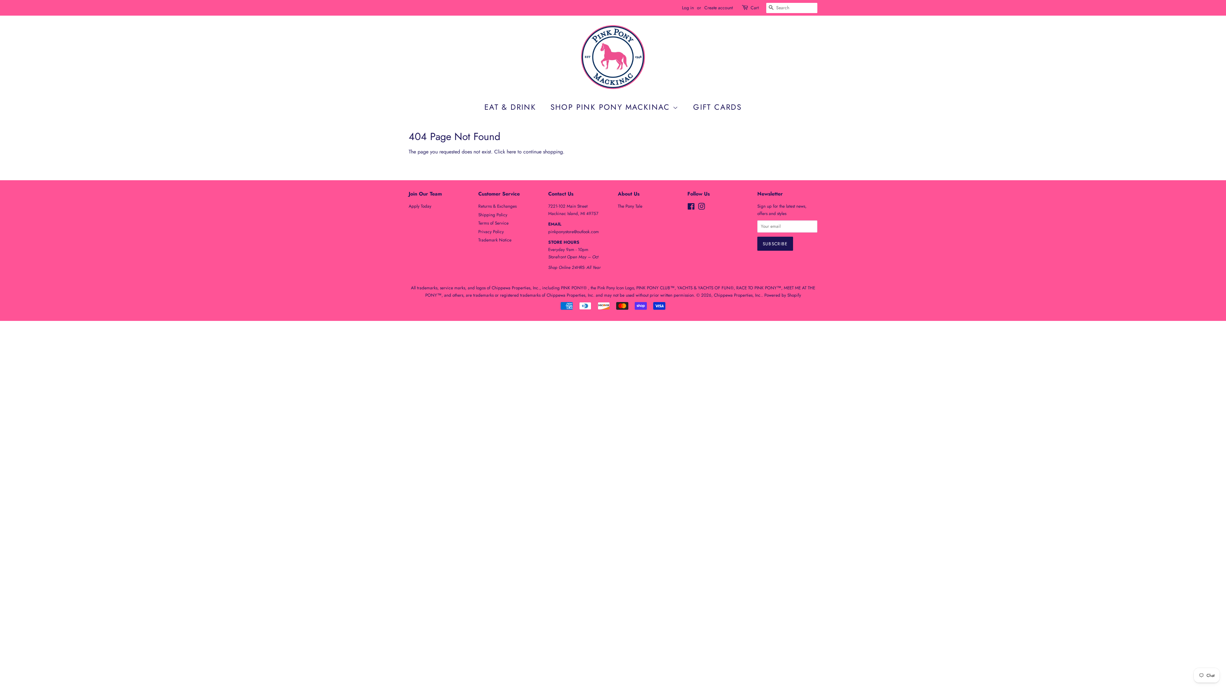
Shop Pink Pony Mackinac (611, 107)
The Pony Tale (630, 206)
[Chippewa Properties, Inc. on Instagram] (701, 207)
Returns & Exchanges (497, 206)
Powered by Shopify (782, 295)
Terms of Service (493, 223)
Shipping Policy (492, 214)
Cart (755, 7)
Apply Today (420, 206)
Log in (688, 7)
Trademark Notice (494, 240)
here (511, 151)
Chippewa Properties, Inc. (738, 295)
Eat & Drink (510, 107)
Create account (718, 7)
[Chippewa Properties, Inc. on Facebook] (691, 207)
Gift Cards (717, 107)
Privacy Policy (491, 231)
